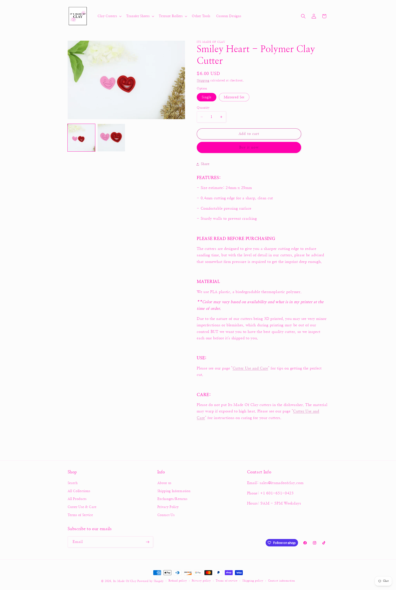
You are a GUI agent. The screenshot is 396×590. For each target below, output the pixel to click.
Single (206, 97)
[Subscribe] (147, 541)
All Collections (79, 491)
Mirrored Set (234, 97)
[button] (109, 16)
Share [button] (205, 164)
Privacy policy (201, 580)
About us (164, 483)
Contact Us (166, 515)
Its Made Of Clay (125, 581)
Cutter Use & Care (82, 507)
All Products (77, 499)
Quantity (203, 107)
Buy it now (249, 147)
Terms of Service (80, 515)
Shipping (203, 80)
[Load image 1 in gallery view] (81, 138)
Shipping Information (174, 491)
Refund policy (178, 580)
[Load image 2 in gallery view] (111, 138)
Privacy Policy (168, 507)
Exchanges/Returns (172, 499)
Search (73, 483)
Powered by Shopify (150, 581)
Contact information (281, 580)
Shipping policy (252, 580)
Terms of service (227, 580)
